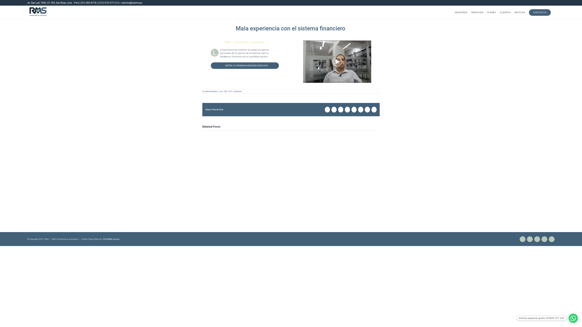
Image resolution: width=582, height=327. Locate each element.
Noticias (238, 91)
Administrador (211, 91)
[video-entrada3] (337, 42)
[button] (573, 318)
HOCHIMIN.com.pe (111, 239)
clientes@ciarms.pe (131, 2)
